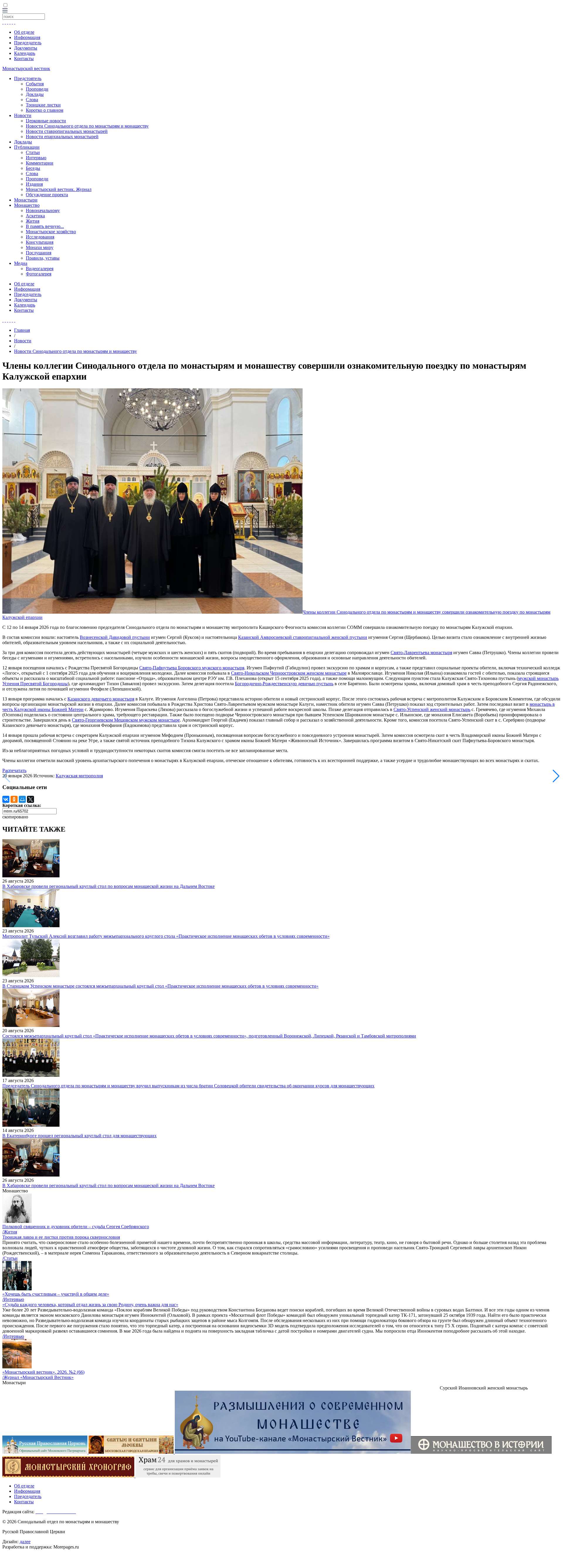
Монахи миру (39, 247)
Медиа (20, 263)
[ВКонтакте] (5, 799)
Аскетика (35, 215)
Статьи (33, 152)
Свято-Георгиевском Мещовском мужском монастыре (126, 719)
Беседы (33, 168)
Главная (22, 330)
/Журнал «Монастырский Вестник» (38, 1377)
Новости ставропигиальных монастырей (67, 131)
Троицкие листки (43, 104)
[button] (556, 776)
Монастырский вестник (26, 68)
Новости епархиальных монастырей (62, 136)
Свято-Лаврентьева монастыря (421, 652)
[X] (30, 799)
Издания (34, 184)
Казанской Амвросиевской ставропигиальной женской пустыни (302, 637)
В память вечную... (45, 226)
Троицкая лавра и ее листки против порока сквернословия (61, 1237)
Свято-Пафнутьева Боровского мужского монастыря (191, 667)
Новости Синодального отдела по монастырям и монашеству (87, 125)
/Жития (9, 1231)
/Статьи (10, 1258)
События (35, 83)
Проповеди (37, 89)
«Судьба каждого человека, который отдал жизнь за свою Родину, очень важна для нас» (90, 1304)
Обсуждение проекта (47, 194)
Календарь (24, 53)
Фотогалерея (38, 273)
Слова (32, 99)
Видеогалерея (39, 268)
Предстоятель (27, 78)
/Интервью (13, 1299)
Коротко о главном (44, 110)
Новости (22, 115)
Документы (25, 47)
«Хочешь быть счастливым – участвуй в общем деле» (55, 1294)
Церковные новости (46, 120)
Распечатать (14, 770)
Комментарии (39, 162)
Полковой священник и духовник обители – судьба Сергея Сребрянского (75, 1226)
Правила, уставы (43, 257)
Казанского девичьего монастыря (100, 698)
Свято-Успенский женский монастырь (432, 709)
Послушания (38, 252)
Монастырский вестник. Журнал (58, 189)
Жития (32, 221)
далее (25, 1541)
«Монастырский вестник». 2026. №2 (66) (43, 1372)
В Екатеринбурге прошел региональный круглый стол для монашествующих (79, 1135)
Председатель (27, 42)
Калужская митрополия (79, 775)
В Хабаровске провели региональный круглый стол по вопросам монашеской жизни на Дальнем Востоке (108, 886)
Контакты (24, 58)
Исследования (40, 236)
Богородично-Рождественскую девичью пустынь (284, 683)
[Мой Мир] (22, 799)
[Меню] (5, 10)
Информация (27, 37)
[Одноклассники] (14, 799)
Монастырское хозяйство (51, 231)
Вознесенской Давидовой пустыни (115, 637)
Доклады (35, 94)
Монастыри (26, 199)
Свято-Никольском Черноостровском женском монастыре (289, 673)
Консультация (39, 242)
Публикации (27, 147)
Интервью (36, 157)
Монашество (27, 205)
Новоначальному (43, 210)
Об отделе (24, 32)
